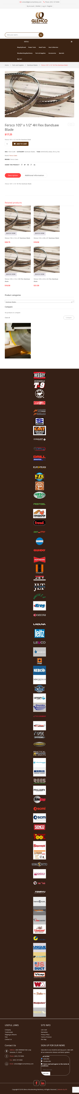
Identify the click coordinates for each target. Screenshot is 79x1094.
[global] (39, 541)
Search (41, 34)
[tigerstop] (39, 910)
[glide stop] (39, 532)
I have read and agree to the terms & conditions (55, 1065)
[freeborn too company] (39, 513)
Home (7, 65)
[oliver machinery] (39, 688)
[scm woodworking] (39, 818)
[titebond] (39, 929)
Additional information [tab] (34, 175)
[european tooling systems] (39, 467)
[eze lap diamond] (39, 476)
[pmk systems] (39, 735)
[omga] (39, 698)
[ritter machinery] (39, 790)
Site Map (43, 1039)
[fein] (39, 486)
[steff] (39, 854)
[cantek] (39, 402)
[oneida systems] (39, 707)
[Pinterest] (28, 165)
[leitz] (39, 633)
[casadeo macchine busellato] (39, 412)
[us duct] (39, 966)
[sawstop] (39, 799)
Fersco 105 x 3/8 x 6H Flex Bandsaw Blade (69, 124)
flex (58, 152)
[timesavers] (39, 920)
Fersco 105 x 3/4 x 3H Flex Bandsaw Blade (46, 280)
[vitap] (39, 975)
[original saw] (39, 725)
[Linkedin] (42, 1083)
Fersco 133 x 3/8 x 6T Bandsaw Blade (72, 124)
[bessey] (39, 375)
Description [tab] (13, 175)
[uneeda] (39, 938)
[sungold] (39, 873)
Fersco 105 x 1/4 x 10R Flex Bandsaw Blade (17, 280)
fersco (55, 152)
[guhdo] (39, 550)
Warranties (44, 1032)
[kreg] (39, 605)
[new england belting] (39, 670)
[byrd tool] (39, 393)
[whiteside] (39, 984)
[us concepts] (39, 956)
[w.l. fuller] (39, 993)
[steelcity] (39, 864)
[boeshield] (39, 384)
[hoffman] (39, 559)
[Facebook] (21, 165)
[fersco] (39, 495)
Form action (45, 1056)
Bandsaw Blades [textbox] (39, 302)
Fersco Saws (13, 155)
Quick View (10, 233)
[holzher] (39, 569)
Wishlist (38, 6)
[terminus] (39, 901)
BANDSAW (44, 152)
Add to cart (22, 144)
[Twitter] (25, 165)
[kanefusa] (39, 596)
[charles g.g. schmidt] (39, 421)
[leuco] (39, 642)
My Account (30, 6)
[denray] (39, 449)
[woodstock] (39, 1012)
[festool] (39, 504)
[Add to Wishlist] (12, 236)
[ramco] (39, 771)
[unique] (39, 947)
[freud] (39, 522)
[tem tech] (39, 883)
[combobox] (39, 301)
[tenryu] (39, 892)
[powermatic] (39, 744)
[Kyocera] (39, 615)
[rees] (39, 781)
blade (50, 152)
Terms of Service (46, 1037)
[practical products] (39, 753)
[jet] (39, 578)
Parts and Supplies (18, 65)
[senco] (39, 827)
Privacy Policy (45, 1034)
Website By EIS (62, 1089)
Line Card (44, 1030)
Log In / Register (47, 6)
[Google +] (31, 165)
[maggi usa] (39, 661)
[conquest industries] (39, 439)
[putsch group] (39, 762)
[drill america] (39, 458)
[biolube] (39, 652)
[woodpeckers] (39, 1003)
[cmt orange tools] (39, 430)
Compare (7, 236)
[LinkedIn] (34, 165)
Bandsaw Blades (32, 65)
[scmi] (39, 808)
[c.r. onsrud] (39, 716)
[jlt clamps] (39, 587)
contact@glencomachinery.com (31, 2)
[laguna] (39, 624)
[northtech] (39, 679)
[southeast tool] (39, 836)
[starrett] (39, 845)
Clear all (7, 318)
